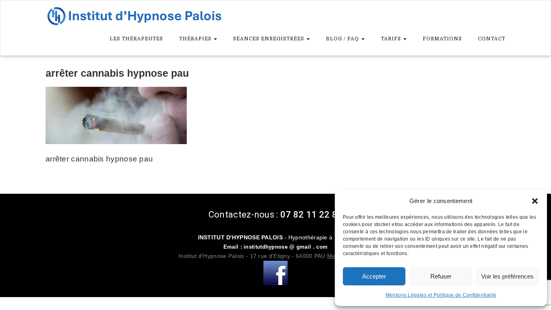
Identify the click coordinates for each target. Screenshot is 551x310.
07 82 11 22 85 (311, 214)
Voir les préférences (507, 276)
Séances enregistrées (269, 39)
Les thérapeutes (136, 39)
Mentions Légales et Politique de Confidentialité (441, 295)
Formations (442, 39)
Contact (491, 39)
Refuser (440, 276)
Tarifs (392, 39)
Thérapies (196, 39)
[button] (535, 201)
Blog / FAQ (343, 39)
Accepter (374, 276)
